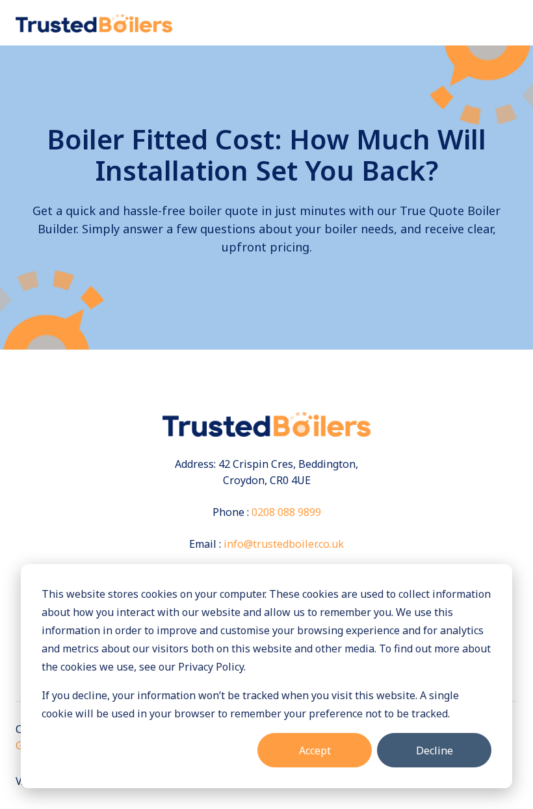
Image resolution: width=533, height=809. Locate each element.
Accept (315, 750)
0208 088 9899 (286, 512)
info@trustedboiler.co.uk (284, 544)
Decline (434, 750)
